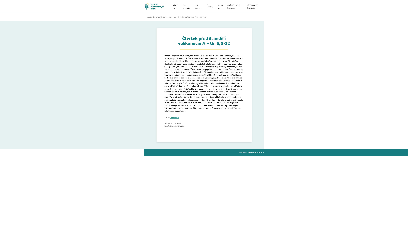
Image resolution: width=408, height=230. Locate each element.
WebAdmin (174, 117)
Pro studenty (198, 6)
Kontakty (220, 6)
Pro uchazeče (186, 6)
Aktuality (175, 6)
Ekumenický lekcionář (252, 6)
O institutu (210, 6)
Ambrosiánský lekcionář (233, 6)
